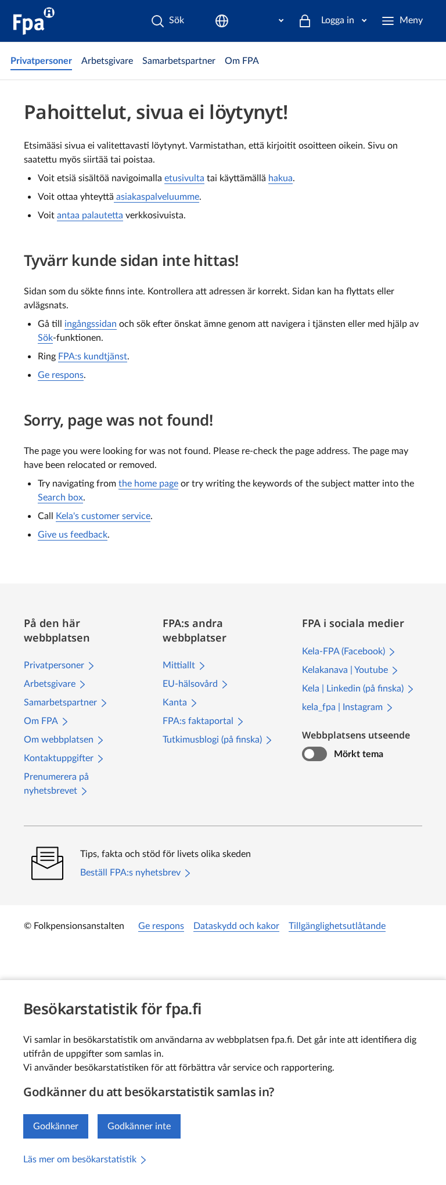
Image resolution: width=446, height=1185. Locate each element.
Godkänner (55, 1126)
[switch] (314, 754)
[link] (41, 61)
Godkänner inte (139, 1126)
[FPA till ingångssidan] (34, 21)
